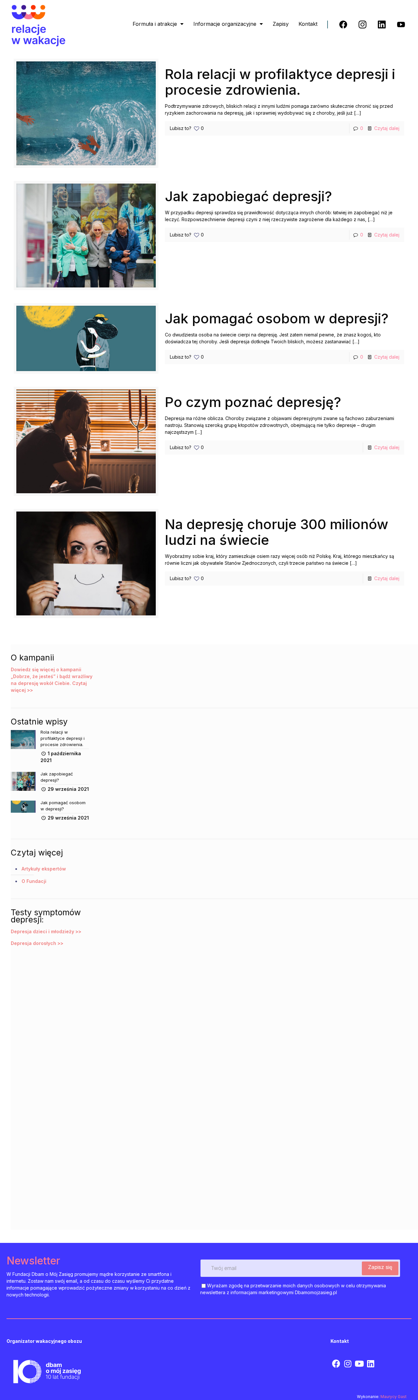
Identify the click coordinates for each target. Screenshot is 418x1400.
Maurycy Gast (393, 1396)
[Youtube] (359, 1363)
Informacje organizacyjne (224, 24)
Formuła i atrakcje (155, 24)
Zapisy (281, 24)
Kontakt (307, 24)
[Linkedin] (370, 1363)
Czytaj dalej (386, 128)
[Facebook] (336, 1363)
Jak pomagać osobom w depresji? (277, 318)
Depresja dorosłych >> (37, 943)
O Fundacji (34, 881)
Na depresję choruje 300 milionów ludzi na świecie (276, 532)
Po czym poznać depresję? (253, 402)
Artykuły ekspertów (44, 868)
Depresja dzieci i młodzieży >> (46, 931)
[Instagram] (347, 1363)
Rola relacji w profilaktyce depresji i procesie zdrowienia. (280, 82)
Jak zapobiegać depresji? (248, 196)
